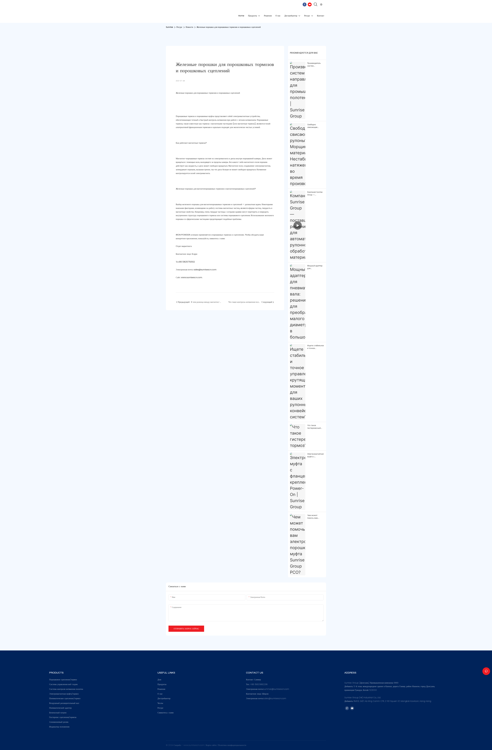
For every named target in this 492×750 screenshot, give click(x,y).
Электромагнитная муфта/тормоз (64, 693)
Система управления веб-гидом (63, 684)
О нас (160, 693)
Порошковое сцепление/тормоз (63, 679)
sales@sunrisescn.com (274, 698)
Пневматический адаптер (60, 707)
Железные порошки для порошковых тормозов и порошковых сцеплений (229, 27)
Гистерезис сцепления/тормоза (62, 717)
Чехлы (160, 703)
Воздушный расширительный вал (64, 703)
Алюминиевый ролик (58, 722)
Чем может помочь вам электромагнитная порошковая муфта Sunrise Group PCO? (315, 516)
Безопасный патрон (57, 712)
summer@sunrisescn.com (276, 689)
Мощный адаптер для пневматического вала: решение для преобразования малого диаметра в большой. (315, 267)
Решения (161, 689)
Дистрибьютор (163, 698)
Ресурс (179, 27)
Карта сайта (211, 745)
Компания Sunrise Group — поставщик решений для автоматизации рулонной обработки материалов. (314, 193)
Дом (159, 679)
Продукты (161, 684)
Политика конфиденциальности (232, 745)
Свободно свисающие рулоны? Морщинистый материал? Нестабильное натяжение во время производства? (313, 126)
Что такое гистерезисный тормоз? (314, 426)
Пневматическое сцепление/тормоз (64, 698)
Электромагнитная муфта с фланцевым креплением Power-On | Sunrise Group (315, 455)
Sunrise (169, 27)
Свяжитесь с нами (165, 712)
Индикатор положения (59, 726)
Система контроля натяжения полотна (66, 689)
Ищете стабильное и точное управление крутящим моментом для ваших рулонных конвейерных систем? (315, 347)
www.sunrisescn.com (194, 745)
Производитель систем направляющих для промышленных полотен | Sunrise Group (314, 64)
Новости (189, 27)
